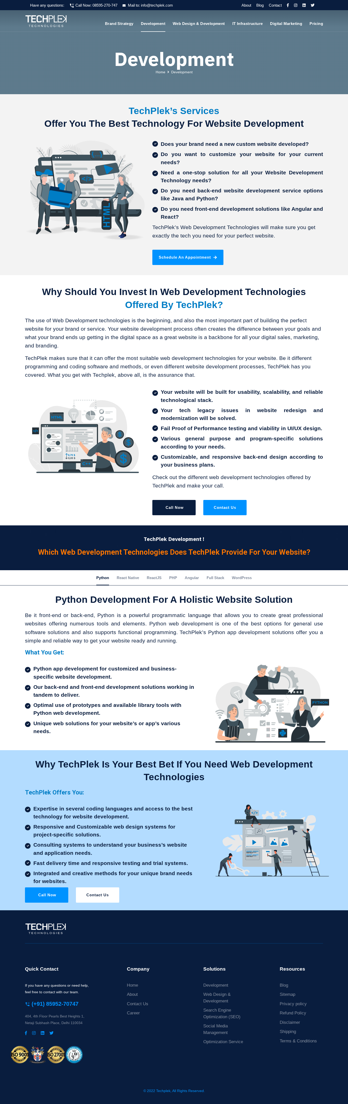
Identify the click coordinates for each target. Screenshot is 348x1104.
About (246, 5)
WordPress (242, 578)
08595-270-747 (104, 5)
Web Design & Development (199, 23)
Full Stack (215, 578)
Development (153, 23)
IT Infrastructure (247, 23)
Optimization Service (223, 1041)
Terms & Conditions (298, 1041)
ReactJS (154, 578)
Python (102, 578)
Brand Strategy (119, 23)
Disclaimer (290, 1022)
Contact (275, 5)
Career (133, 1013)
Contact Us (225, 507)
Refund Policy (293, 1013)
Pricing (316, 23)
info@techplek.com (157, 5)
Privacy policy (293, 1003)
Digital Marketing (286, 23)
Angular (192, 578)
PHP (173, 578)
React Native (128, 578)
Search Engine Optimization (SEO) (221, 1013)
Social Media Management (215, 1029)
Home (160, 72)
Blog (260, 5)
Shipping (288, 1031)
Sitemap (287, 994)
